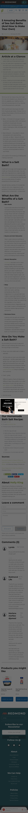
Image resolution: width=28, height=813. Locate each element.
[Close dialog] (26, 399)
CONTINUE (21, 410)
